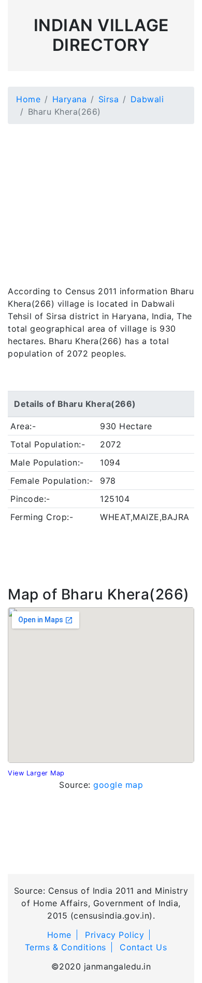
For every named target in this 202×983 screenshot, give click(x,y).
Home (28, 99)
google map (118, 785)
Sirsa (108, 99)
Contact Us (143, 947)
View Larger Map (36, 773)
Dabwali (147, 99)
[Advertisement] (101, 198)
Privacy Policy (114, 935)
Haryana (69, 99)
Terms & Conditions (65, 947)
